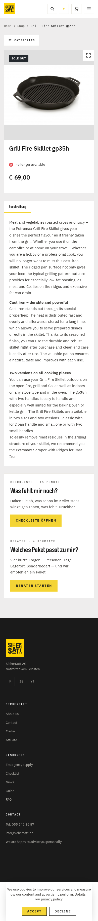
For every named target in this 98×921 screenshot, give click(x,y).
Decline (63, 911)
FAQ (9, 799)
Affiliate (11, 740)
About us (12, 714)
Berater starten (34, 586)
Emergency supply (19, 765)
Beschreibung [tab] (17, 206)
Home (8, 26)
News (10, 782)
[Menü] (89, 9)
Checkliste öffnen (36, 520)
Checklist (12, 773)
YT (32, 681)
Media (10, 731)
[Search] (52, 9)
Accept (34, 911)
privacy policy (51, 899)
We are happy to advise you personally (34, 842)
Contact (11, 723)
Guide (10, 791)
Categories (24, 40)
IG (21, 681)
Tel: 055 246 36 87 (20, 824)
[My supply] (64, 9)
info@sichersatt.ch (19, 833)
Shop (21, 26)
